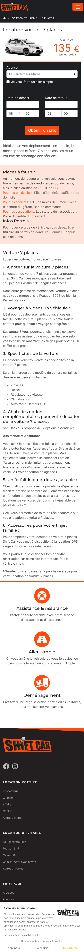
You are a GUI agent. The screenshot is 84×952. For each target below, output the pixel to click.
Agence (12, 67)
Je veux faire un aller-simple (32, 82)
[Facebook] (6, 766)
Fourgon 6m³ (11, 848)
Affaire (7, 804)
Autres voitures (12, 817)
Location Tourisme (24, 18)
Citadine (8, 797)
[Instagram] (15, 766)
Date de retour (56, 98)
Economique (10, 791)
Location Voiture (20, 782)
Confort (8, 811)
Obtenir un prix (42, 130)
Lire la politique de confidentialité (21, 935)
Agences (8, 899)
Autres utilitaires (13, 868)
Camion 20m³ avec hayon (19, 861)
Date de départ (17, 98)
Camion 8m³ (11, 855)
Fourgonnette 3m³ (14, 841)
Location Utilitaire (22, 833)
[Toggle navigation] (77, 7)
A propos (8, 892)
